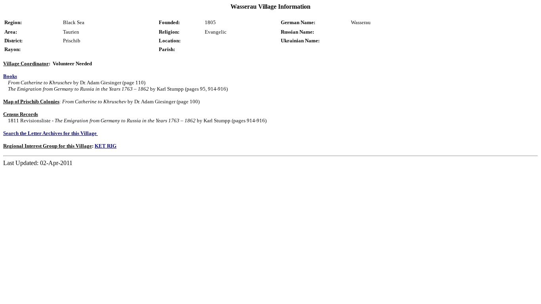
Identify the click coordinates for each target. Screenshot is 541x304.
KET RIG (105, 146)
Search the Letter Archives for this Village (50, 133)
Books (10, 76)
